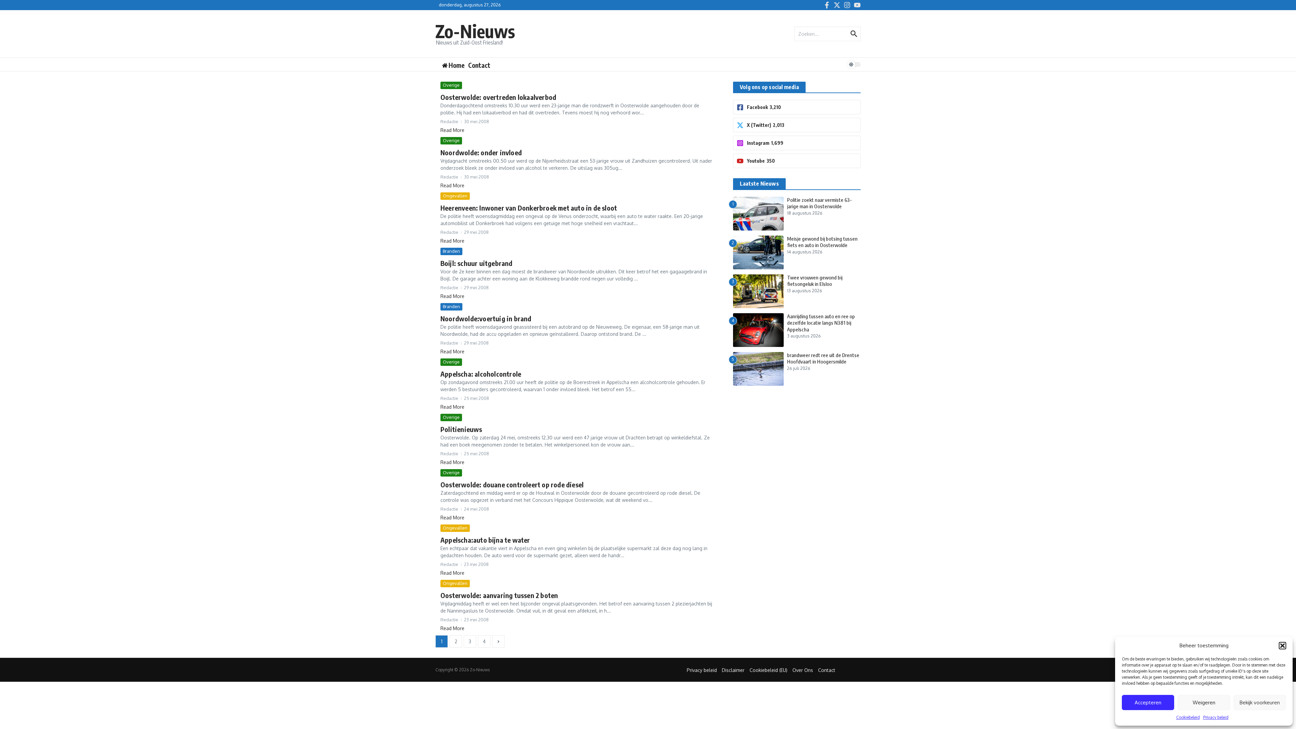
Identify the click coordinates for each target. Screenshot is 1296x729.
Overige (451, 85)
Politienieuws (461, 429)
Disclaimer (733, 670)
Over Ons (802, 670)
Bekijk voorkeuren (1260, 702)
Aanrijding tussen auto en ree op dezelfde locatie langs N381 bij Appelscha (821, 322)
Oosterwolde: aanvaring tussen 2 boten (499, 595)
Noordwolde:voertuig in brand (486, 318)
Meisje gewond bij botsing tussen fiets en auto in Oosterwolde (822, 242)
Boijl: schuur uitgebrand (476, 263)
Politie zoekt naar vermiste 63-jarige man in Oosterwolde (819, 203)
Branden (451, 251)
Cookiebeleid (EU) (768, 670)
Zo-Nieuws (475, 31)
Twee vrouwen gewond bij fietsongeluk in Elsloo (814, 280)
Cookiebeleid (1188, 717)
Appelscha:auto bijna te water (485, 540)
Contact (479, 65)
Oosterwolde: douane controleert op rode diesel (512, 484)
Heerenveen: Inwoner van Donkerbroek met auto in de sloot (528, 208)
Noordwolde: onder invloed (481, 152)
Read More (452, 130)
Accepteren (1148, 702)
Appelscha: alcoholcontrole (480, 374)
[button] (1282, 645)
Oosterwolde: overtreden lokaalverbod (498, 97)
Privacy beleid (1215, 717)
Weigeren (1204, 702)
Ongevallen (455, 195)
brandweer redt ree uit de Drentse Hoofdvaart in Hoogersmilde (823, 358)
